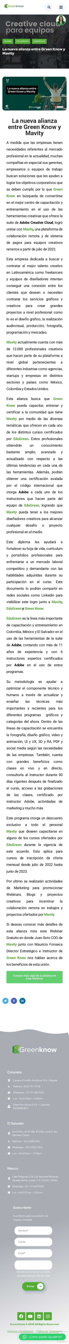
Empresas (39, 41)
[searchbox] (18, 1265)
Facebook (14, 1001)
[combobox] (33, 1265)
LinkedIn (22, 1001)
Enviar (31, 1286)
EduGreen (23, 41)
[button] (42, 1337)
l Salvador (15, 1123)
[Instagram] (48, 1316)
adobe (8, 41)
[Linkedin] (39, 1316)
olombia (14, 1072)
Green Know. (34, 609)
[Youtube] (30, 1316)
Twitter (5, 1001)
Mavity (28, 229)
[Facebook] (21, 1316)
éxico (12, 1168)
